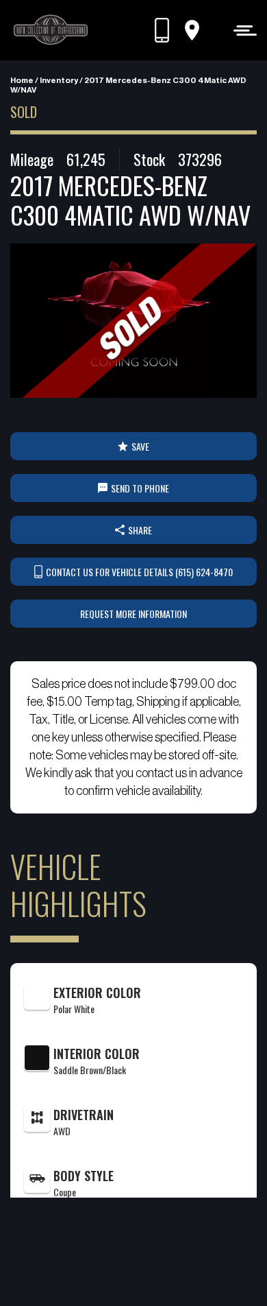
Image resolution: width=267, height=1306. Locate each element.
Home (22, 80)
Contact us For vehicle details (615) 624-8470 (139, 572)
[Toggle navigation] (241, 30)
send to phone (140, 488)
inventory (59, 80)
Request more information (133, 613)
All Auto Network (156, 1272)
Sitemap (150, 1254)
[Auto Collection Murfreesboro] (51, 30)
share (140, 530)
